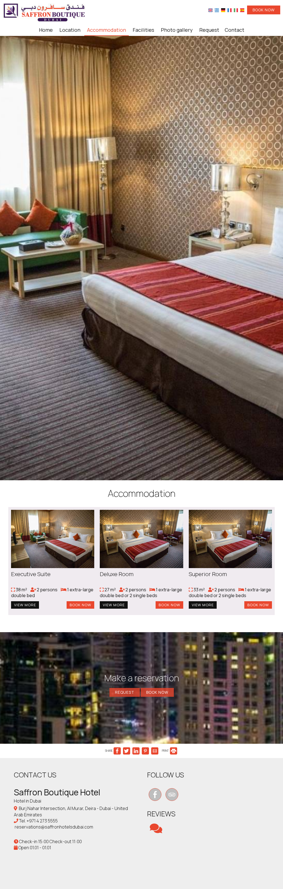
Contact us (35, 775)
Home (46, 30)
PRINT (165, 751)
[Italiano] (236, 10)
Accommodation (106, 30)
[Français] (229, 10)
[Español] (242, 10)
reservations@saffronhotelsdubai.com (54, 827)
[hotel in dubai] (44, 11)
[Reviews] (156, 831)
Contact (234, 30)
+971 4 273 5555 (42, 821)
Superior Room (208, 574)
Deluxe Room (116, 574)
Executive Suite (31, 574)
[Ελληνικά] (217, 10)
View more (25, 604)
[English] (210, 10)
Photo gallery (177, 30)
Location (69, 30)
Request (209, 30)
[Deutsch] (223, 10)
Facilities (143, 30)
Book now (264, 9)
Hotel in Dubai (27, 801)
